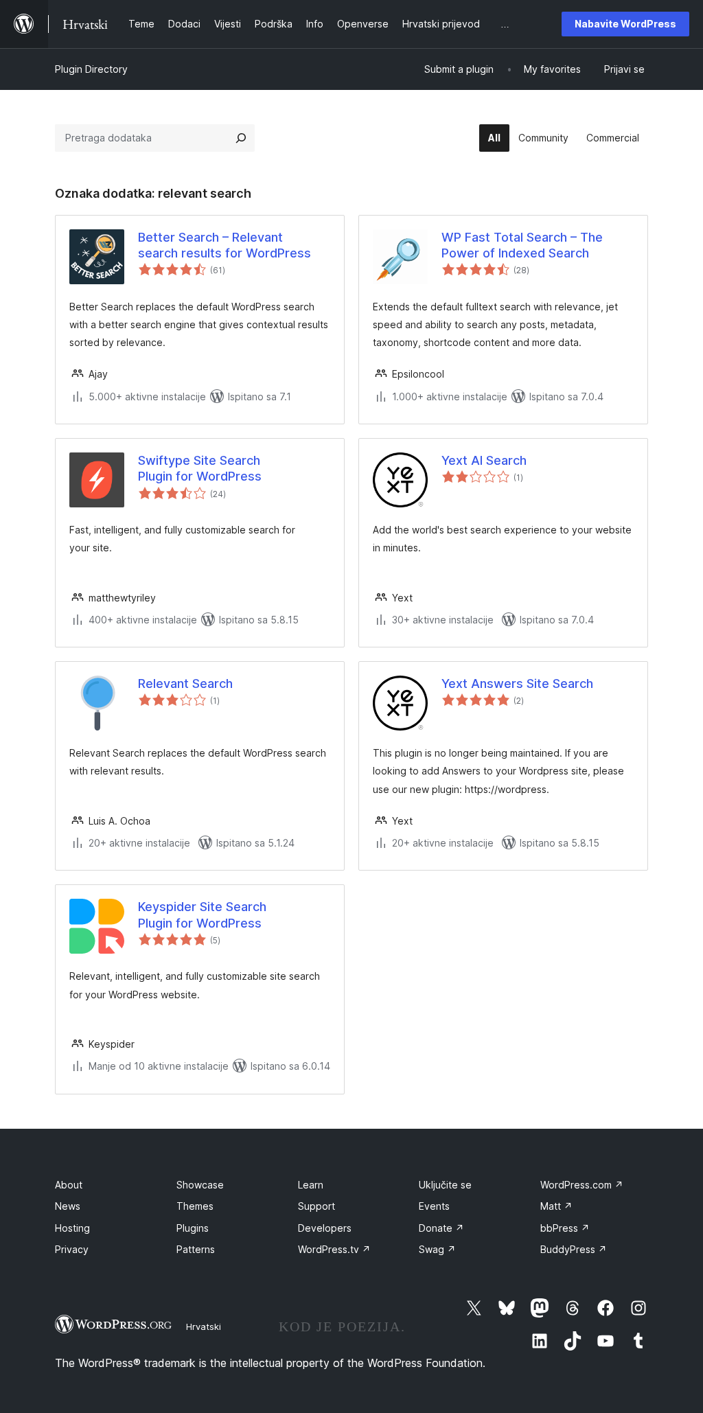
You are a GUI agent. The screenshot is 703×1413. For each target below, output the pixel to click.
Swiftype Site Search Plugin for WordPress (200, 468)
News (67, 1206)
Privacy (72, 1249)
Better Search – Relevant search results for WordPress (224, 245)
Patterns (195, 1249)
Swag (437, 1249)
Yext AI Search (484, 460)
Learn (310, 1185)
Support (316, 1206)
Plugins (192, 1228)
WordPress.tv (334, 1249)
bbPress (565, 1228)
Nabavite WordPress (625, 24)
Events (434, 1206)
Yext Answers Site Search (517, 683)
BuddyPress (573, 1249)
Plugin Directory (91, 69)
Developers (325, 1228)
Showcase (200, 1185)
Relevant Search (185, 683)
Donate (441, 1228)
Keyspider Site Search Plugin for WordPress (202, 914)
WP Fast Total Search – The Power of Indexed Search (522, 245)
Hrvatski (203, 1326)
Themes (195, 1206)
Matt (556, 1206)
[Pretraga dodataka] (241, 138)
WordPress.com (581, 1185)
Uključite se (445, 1185)
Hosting (72, 1228)
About (68, 1185)
